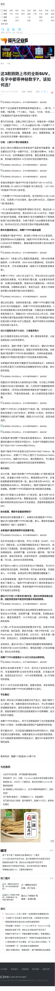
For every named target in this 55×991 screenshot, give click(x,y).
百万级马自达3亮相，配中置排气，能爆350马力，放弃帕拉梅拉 (28, 802)
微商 (6, 24)
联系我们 (14, 969)
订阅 (13, 32)
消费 (2, 24)
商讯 (17, 20)
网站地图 (35, 969)
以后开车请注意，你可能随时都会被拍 (20, 774)
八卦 (29, 17)
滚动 (52, 10)
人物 (34, 14)
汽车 (11, 14)
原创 (40, 10)
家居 (5, 17)
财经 (11, 10)
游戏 (5, 20)
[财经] (3, 850)
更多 (51, 850)
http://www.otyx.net (26, 980)
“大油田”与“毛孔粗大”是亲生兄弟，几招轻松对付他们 (27, 918)
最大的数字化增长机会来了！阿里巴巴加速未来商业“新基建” (30, 938)
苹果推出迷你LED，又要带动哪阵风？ (18, 869)
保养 (52, 20)
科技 (5, 14)
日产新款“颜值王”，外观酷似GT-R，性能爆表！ (24, 797)
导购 (29, 20)
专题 (46, 10)
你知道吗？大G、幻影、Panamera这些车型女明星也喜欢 (28, 778)
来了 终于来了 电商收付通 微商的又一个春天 (20, 855)
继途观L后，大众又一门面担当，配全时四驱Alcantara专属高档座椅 (27, 784)
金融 (52, 14)
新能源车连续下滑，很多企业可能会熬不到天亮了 (22, 862)
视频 (29, 10)
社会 (23, 10)
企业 (17, 17)
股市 (23, 14)
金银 (29, 14)
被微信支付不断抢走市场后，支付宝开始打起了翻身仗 (24, 866)
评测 (40, 20)
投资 (46, 14)
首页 (3, 5)
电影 (40, 17)
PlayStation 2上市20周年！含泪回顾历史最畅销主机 (27, 914)
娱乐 (17, 10)
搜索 (2, 32)
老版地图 (25, 969)
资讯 (5, 10)
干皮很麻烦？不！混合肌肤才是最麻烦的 (22, 946)
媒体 (34, 10)
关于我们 (4, 969)
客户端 (8, 32)
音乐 (52, 17)
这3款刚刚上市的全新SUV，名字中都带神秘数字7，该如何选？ (28, 791)
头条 (40, 14)
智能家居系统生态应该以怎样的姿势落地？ (23, 922)
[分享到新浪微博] (52, 93)
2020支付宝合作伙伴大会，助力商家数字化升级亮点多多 (26, 859)
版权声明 (46, 969)
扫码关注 (19, 32)
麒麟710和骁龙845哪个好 (23, 756)
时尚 (17, 14)
